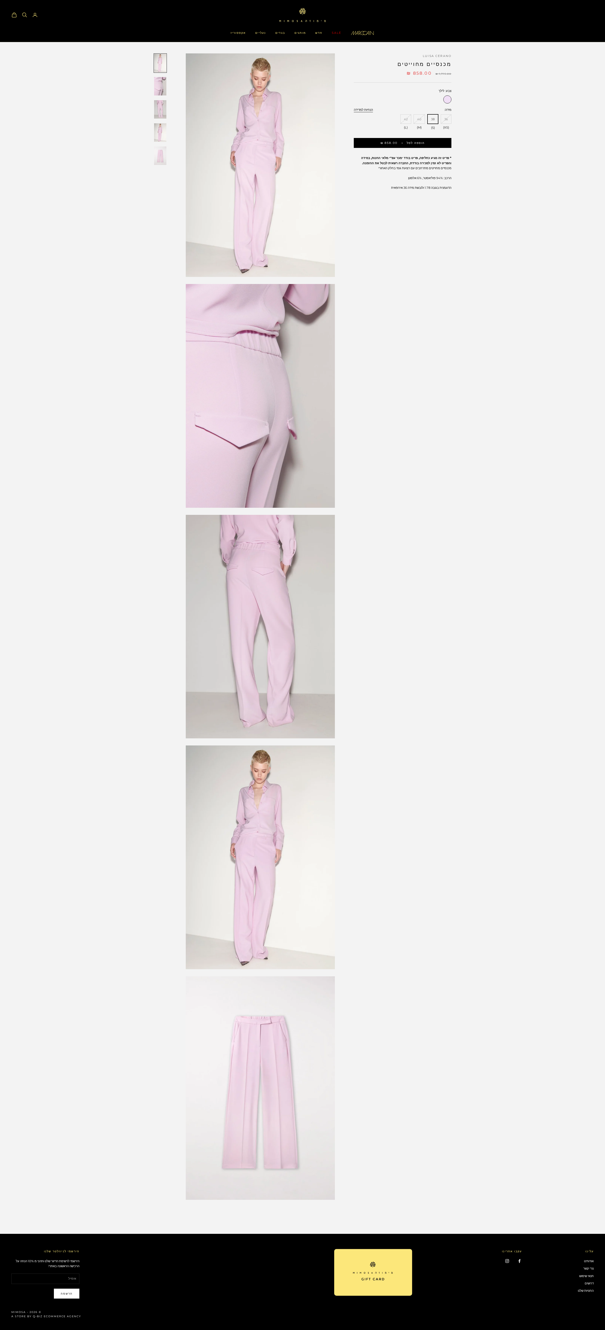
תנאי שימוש (586, 1276)
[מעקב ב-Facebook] (519, 1261)
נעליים (260, 32)
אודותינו (589, 1261)
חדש (318, 32)
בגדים (280, 32)
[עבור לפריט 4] (160, 132)
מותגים (300, 32)
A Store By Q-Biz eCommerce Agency (46, 1316)
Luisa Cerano (437, 56)
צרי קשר (588, 1268)
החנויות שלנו (586, 1290)
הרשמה (67, 1293)
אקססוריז (238, 32)
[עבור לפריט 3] (160, 109)
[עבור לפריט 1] (160, 63)
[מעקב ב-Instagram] (507, 1261)
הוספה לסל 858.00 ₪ (402, 143)
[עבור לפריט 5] (160, 155)
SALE (336, 32)
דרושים (589, 1283)
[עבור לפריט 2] (160, 86)
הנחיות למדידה (363, 109)
